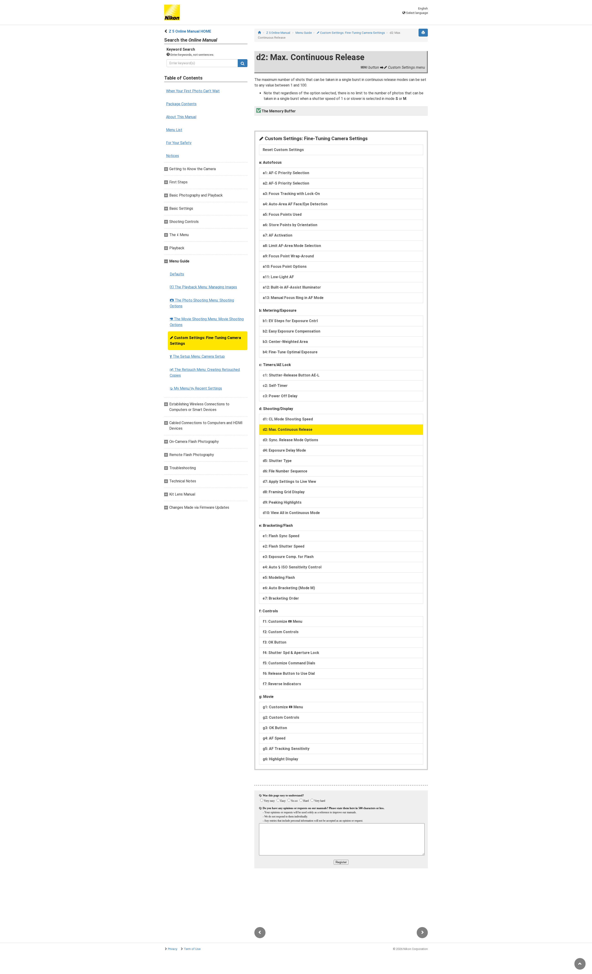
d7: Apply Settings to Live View (289, 481)
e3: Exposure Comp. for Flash (288, 557)
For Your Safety (178, 143)
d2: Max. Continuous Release (287, 429)
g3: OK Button (275, 728)
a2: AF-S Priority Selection (286, 183)
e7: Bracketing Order (281, 598)
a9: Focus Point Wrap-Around (288, 256)
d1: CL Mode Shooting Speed (288, 419)
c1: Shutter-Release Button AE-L (291, 375)
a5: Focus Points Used (282, 214)
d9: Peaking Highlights (282, 502)
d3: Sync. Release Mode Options (290, 440)
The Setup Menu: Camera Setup (197, 356)
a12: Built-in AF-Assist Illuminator (292, 287)
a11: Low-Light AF (278, 277)
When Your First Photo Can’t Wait (193, 91)
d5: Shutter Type (277, 461)
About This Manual (181, 117)
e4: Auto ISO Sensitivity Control (292, 567)
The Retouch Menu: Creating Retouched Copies (205, 372)
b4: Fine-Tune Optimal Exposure (290, 352)
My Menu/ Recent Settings (196, 388)
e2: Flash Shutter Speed (283, 546)
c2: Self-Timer (275, 385)
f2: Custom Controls (281, 632)
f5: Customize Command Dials (289, 663)
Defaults (177, 274)
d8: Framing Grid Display (284, 492)
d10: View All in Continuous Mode (291, 513)
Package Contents (181, 104)
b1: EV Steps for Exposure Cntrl (290, 321)
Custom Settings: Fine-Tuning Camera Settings (205, 341)
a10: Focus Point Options (285, 266)
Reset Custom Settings (283, 150)
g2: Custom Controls (281, 717)
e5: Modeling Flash (279, 577)
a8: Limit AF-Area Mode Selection (292, 246)
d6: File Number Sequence (285, 471)
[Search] (242, 63)
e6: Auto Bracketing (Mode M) (289, 588)
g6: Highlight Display (280, 759)
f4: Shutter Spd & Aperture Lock (291, 652)
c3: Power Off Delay (280, 396)
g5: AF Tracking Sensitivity (286, 748)
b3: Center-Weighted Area (285, 341)
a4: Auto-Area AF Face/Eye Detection (295, 204)
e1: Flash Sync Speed (281, 536)
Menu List (174, 130)
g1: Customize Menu (283, 707)
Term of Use (192, 949)
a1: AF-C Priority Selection (286, 173)
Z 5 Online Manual (278, 32)
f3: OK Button (274, 642)
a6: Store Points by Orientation (290, 225)
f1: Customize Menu (282, 621)
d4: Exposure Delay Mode (284, 450)
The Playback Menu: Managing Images (203, 287)
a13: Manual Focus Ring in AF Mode (293, 298)
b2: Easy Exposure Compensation (291, 331)
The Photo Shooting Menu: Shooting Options (202, 303)
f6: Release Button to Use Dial (289, 673)
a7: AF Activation (277, 235)
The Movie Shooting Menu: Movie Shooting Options (207, 322)
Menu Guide (304, 32)
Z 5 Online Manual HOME (190, 31)
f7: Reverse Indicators (282, 684)
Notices (172, 156)
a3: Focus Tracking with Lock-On (291, 193)
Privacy (172, 949)
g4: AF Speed (274, 738)
